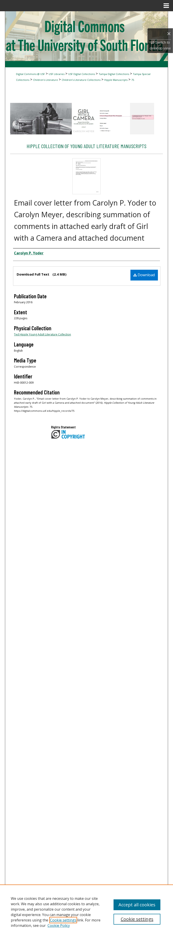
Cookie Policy (59, 925)
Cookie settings (63, 920)
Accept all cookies (136, 905)
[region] (86, 912)
